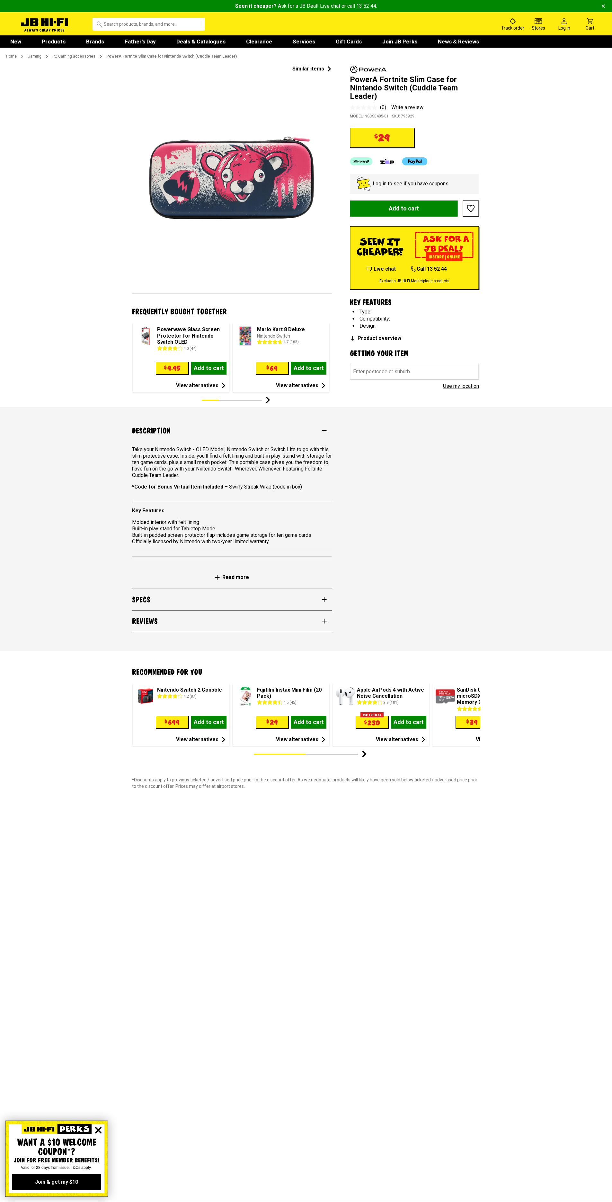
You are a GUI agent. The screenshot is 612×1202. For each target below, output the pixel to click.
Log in (379, 184)
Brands (95, 41)
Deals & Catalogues (201, 41)
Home (11, 56)
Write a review (407, 107)
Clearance (259, 41)
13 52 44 (366, 6)
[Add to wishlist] (471, 208)
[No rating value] (365, 107)
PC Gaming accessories (73, 56)
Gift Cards (349, 41)
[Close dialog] (98, 1130)
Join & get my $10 (56, 1182)
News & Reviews (458, 41)
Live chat (330, 6)
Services (304, 41)
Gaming (34, 56)
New (15, 41)
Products (54, 41)
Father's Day (140, 41)
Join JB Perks (399, 41)
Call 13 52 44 (432, 269)
